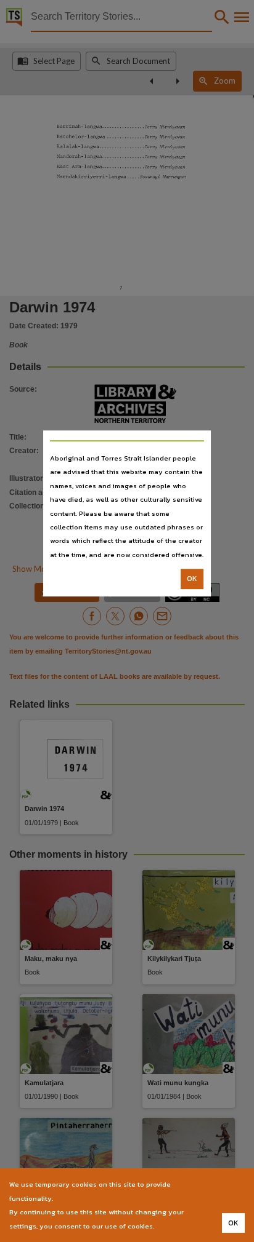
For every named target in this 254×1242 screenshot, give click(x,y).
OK (192, 578)
